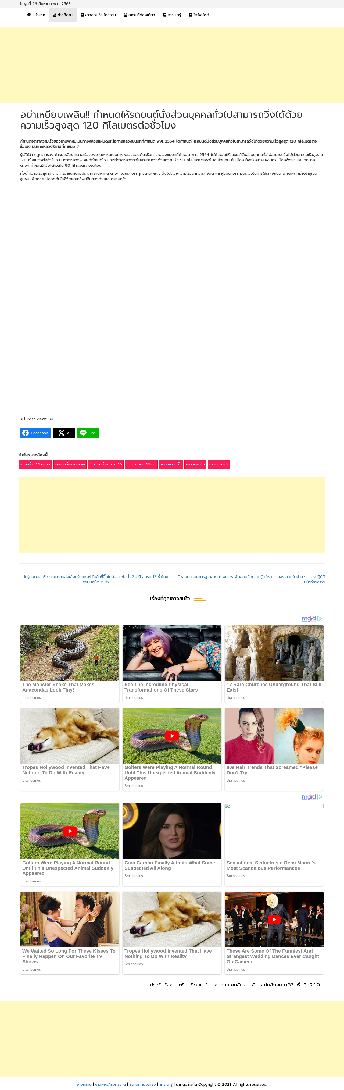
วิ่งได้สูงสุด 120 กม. (141, 464)
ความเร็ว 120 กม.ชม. (35, 464)
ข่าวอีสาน (64, 15)
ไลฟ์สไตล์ (200, 15)
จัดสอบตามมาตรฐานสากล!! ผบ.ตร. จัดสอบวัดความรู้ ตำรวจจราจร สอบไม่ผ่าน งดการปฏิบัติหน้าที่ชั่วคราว (251, 579)
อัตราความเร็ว (171, 464)
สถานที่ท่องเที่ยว (141, 15)
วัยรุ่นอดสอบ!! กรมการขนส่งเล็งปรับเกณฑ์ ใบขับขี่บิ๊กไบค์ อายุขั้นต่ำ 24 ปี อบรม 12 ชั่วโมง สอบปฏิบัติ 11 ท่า (95, 579)
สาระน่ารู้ (173, 15)
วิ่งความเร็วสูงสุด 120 (105, 464)
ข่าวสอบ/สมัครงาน (100, 15)
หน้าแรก (38, 15)
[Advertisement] (172, 65)
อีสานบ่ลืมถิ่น (195, 464)
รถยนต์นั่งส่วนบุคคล (70, 464)
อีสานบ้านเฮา (218, 464)
